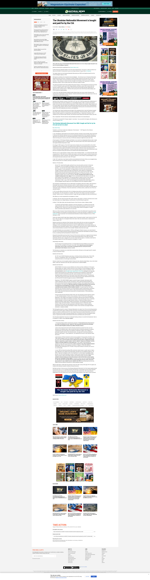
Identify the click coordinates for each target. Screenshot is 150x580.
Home (32, 8)
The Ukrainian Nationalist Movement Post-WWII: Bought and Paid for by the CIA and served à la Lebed (74, 124)
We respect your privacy (36, 558)
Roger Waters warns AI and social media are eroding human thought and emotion (41, 35)
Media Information (71, 557)
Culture (59, 15)
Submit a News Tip (71, 559)
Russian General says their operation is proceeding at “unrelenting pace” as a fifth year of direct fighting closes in (41, 30)
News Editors (62, 26)
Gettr (102, 557)
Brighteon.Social (104, 551)
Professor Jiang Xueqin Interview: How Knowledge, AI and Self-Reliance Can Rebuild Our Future (37, 122)
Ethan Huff (74, 435)
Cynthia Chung (73, 31)
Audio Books (52, 8)
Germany (86, 31)
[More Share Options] (71, 29)
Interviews (47, 8)
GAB (102, 561)
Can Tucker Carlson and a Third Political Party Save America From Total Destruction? (37, 113)
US (86, 405)
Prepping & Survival (85, 15)
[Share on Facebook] (56, 29)
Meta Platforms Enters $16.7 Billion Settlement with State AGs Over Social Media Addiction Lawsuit (41, 40)
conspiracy (68, 31)
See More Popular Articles (41, 73)
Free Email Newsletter (71, 553)
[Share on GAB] (64, 29)
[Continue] (54, 556)
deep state (82, 31)
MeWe (103, 559)
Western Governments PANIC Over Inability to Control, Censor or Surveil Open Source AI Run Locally (46, 105)
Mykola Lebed (93, 31)
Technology (98, 15)
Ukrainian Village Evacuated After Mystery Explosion (40, 50)
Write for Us (70, 555)
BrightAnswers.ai (96, 8)
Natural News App (88, 555)
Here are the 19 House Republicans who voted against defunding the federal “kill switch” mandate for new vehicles (90, 456)
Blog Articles (87, 558)
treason (60, 405)
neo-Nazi (70, 403)
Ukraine (69, 405)
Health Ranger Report (37, 92)
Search (117, 8)
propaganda (76, 403)
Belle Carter (89, 435)
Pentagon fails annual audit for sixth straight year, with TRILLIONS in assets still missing (90, 514)
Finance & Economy (75, 15)
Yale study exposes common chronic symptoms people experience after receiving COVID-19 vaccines (60, 437)
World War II (91, 405)
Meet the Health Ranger (72, 551)
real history (83, 403)
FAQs (113, 8)
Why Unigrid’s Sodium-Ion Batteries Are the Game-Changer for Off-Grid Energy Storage (41, 45)
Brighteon (36, 8)
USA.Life (103, 562)
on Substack (88, 71)
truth (65, 405)
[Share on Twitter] (59, 29)
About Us (109, 8)
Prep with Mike (41, 8)
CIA (55, 18)
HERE (61, 120)
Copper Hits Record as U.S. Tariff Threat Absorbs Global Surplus (40, 54)
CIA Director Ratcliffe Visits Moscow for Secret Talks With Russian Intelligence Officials (41, 25)
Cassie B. (58, 435)
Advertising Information (72, 558)
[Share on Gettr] (69, 29)
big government (58, 31)
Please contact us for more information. (59, 541)
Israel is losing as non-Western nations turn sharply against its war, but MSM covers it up (60, 455)
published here (65, 572)
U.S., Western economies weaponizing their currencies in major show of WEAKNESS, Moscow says (75, 438)
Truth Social (104, 555)
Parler (103, 554)
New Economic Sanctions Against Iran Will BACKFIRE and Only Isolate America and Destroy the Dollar (46, 122)
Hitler (89, 31)
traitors (55, 405)
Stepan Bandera (90, 403)
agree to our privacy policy (61, 577)
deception (78, 31)
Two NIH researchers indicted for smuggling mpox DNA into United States (40, 57)
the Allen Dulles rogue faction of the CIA (74, 271)
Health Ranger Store (88, 553)
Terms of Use (70, 562)
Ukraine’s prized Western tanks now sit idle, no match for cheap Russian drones (41, 67)
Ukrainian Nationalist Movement (78, 405)
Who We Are (70, 550)
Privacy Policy (70, 561)
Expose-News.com (74, 67)
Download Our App (104, 8)
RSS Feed (86, 559)
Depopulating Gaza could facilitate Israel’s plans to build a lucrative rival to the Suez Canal (75, 455)
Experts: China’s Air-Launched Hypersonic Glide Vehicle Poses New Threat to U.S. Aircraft (41, 62)
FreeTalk (103, 558)
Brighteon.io (104, 550)
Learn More (87, 576)
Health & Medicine (66, 15)
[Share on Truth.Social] (66, 29)
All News (86, 551)
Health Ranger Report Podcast (90, 554)
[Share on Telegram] (61, 29)
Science (92, 15)
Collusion (64, 31)
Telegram (103, 553)
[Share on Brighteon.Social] (54, 29)
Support (69, 554)
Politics (53, 15)
